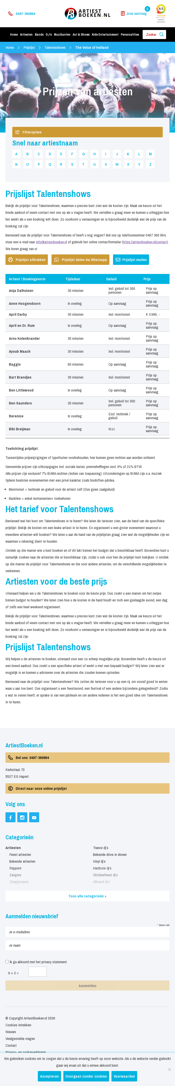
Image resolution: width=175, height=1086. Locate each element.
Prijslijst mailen (134, 259)
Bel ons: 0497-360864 (32, 757)
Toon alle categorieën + (87, 896)
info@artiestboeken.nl (51, 241)
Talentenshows (55, 47)
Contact (11, 1045)
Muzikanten (62, 34)
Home (14, 34)
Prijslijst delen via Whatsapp (84, 259)
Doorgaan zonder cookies (86, 1076)
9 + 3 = (13, 972)
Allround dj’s (101, 881)
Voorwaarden (124, 1076)
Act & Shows (81, 34)
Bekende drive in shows (110, 854)
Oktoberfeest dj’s (105, 874)
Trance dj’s (100, 847)
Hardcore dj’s (102, 868)
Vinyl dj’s (99, 861)
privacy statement (54, 961)
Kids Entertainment (105, 34)
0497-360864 (25, 13)
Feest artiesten (20, 854)
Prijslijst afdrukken (31, 259)
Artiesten (26, 34)
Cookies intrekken (18, 1024)
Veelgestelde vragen (20, 1038)
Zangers (15, 874)
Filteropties (32, 132)
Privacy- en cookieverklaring (25, 1052)
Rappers (15, 868)
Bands (39, 34)
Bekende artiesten (22, 861)
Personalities (130, 34)
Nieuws (10, 1031)
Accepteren (49, 1076)
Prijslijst (29, 47)
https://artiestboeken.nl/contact (145, 241)
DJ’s (49, 34)
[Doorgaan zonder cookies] (169, 1069)
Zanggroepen (19, 881)
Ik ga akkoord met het (38, 961)
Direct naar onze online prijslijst (41, 788)
